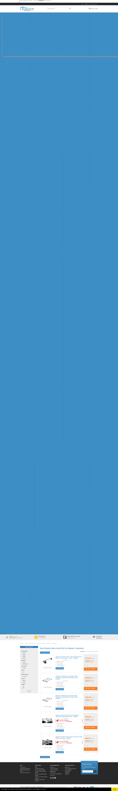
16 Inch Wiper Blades (66, 131)
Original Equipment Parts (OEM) (11, 107)
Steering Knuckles (94, 601)
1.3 (23, 686)
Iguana (34, 126)
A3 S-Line (66, 160)
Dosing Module (94, 555)
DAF (62, 209)
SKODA (63, 368)
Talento (66, 222)
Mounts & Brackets (94, 177)
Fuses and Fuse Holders (67, 611)
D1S (33, 104)
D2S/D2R (63, 118)
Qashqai (66, 302)
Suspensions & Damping (10, 562)
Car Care (6, 444)
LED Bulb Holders (8, 77)
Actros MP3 (66, 267)
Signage (6, 570)
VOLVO (63, 396)
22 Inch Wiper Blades (66, 139)
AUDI (62, 153)
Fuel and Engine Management (11, 554)
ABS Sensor (93, 544)
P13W (62, 77)
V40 (65, 402)
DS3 (65, 202)
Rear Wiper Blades (94, 124)
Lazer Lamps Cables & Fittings (97, 186)
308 (65, 311)
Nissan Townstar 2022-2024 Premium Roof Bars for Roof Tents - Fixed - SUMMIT (69, 657)
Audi (91, 160)
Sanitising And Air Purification (11, 453)
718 (64, 317)
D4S (33, 112)
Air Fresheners (7, 445)
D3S (33, 109)
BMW (62, 177)
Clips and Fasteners (66, 546)
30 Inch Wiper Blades (66, 147)
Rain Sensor (35, 611)
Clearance (6, 623)
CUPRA (62, 205)
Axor (65, 268)
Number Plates (7, 569)
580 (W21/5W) (93, 32)
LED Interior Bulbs (8, 73)
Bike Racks (6, 468)
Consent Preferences (25, 772)
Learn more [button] (43, 789)
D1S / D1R (35, 71)
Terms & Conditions (24, 786)
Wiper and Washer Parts (9, 565)
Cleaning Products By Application (12, 446)
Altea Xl (66, 355)
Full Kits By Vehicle (37, 464)
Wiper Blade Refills (94, 133)
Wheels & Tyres (65, 451)
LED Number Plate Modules (96, 157)
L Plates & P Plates (8, 482)
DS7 (65, 217)
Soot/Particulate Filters (95, 566)
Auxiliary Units (7, 158)
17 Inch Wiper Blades (66, 133)
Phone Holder (93, 490)
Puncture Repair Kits (95, 451)
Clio (65, 330)
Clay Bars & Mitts (65, 448)
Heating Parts (36, 593)
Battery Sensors (36, 557)
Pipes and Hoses (65, 572)
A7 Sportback (67, 169)
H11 (33, 24)
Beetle (65, 411)
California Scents (37, 445)
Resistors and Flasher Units (10, 78)
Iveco (62, 240)
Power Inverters (65, 482)
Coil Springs (93, 597)
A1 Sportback (67, 157)
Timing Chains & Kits (37, 548)
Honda (37, 489)
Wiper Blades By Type (9, 124)
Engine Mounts (64, 562)
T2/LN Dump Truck (68, 287)
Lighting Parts (7, 572)
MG (36, 506)
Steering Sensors (65, 601)
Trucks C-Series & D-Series (70, 340)
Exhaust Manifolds (94, 557)
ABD (33, 127)
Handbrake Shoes (94, 551)
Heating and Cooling (9, 557)
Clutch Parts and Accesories (11, 588)
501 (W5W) (92, 25)
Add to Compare (48, 667)
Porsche (63, 316)
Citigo (65, 369)
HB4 (33, 28)
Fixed (24, 668)
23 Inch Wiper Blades (66, 141)
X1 (64, 186)
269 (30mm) (36, 89)
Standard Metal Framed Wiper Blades (99, 123)
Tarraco (66, 364)
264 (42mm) (36, 88)
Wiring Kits (92, 183)
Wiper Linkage (36, 612)
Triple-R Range (93, 180)
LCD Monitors (93, 472)
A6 (64, 167)
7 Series (66, 183)
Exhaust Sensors (94, 559)
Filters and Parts (7, 593)
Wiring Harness (36, 566)
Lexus (36, 501)
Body (5, 546)
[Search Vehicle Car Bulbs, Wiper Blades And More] (70, 8)
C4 (64, 199)
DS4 (65, 215)
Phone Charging (94, 489)
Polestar (37, 513)
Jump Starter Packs (8, 540)
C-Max (65, 226)
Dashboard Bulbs (8, 32)
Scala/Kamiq (67, 380)
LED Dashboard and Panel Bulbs (11, 74)
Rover (36, 517)
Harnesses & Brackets (9, 162)
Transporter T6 (67, 437)
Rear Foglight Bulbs (8, 22)
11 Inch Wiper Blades (66, 124)
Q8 (65, 175)
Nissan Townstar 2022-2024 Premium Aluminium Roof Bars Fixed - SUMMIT (67, 715)
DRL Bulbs (6, 21)
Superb (66, 381)
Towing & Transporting (9, 479)
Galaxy (65, 232)
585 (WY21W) (64, 35)
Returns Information (25, 770)
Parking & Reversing (8, 472)
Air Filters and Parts (94, 569)
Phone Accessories (8, 480)
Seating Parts (93, 589)
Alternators (35, 555)
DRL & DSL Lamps (94, 167)
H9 (33, 22)
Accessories (64, 459)
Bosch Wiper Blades (37, 122)
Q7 (64, 173)
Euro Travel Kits (93, 467)
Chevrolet (37, 474)
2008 (65, 306)
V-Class (66, 289)
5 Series (66, 181)
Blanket (92, 479)
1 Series (66, 179)
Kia (36, 498)
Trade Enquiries (53, 768)
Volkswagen (35, 153)
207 (65, 308)
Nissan (63, 300)
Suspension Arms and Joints (97, 604)
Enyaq (65, 370)
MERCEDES (63, 263)
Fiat (62, 220)
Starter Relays (36, 563)
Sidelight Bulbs (7, 18)
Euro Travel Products (95, 468)
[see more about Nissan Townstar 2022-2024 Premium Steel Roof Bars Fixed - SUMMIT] (47, 740)
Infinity (36, 491)
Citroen (37, 476)
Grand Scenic (67, 332)
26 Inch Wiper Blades (66, 145)
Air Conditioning (36, 586)
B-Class (66, 270)
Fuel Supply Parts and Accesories (98, 580)
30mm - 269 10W (8, 49)
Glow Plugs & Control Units (67, 588)
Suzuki (36, 525)
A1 (64, 154)
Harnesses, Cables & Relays (97, 103)
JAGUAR (63, 244)
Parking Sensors (94, 474)
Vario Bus (66, 290)
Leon (65, 361)
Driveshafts (6, 591)
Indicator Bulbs (7, 20)
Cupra (36, 478)
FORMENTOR (67, 206)
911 (64, 319)
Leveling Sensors (94, 599)
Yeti (65, 383)
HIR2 (33, 29)
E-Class (66, 277)
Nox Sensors (93, 582)
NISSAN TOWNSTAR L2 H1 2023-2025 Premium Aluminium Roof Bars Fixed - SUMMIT (67, 677)
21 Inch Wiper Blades (66, 138)
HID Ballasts (93, 104)
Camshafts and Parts (66, 555)
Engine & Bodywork (66, 460)
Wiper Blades (7, 120)
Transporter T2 (67, 434)
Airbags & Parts (94, 586)
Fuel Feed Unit (93, 576)
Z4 (64, 191)
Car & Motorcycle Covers (10, 451)
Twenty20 (35, 123)
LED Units (6, 75)
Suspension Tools (94, 606)
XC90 (65, 406)
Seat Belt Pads (93, 486)
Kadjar (65, 334)
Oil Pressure (64, 569)
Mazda (37, 504)
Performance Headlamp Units (11, 153)
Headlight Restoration (9, 452)
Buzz (65, 413)
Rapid (65, 377)
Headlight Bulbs (7, 14)
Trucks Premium (68, 343)
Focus (65, 229)
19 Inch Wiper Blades (66, 135)
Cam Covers (64, 554)
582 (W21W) (64, 33)
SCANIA (63, 349)
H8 (33, 21)
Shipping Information (25, 768)
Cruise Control (36, 558)
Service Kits (6, 599)
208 (65, 309)
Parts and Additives (95, 563)
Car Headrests (7, 475)
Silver (24, 682)
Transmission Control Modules (11, 601)
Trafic (65, 339)
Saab (36, 519)
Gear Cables (7, 595)
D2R (33, 105)
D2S (33, 107)
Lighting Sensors (94, 613)
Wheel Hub (92, 607)
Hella (34, 128)
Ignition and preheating (9, 558)
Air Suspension (93, 595)
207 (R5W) (92, 22)
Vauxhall (63, 389)
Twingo (66, 345)
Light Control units (94, 611)
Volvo (36, 531)
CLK (65, 274)
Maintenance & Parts (9, 543)
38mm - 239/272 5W (8, 51)
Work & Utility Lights (94, 171)
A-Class (66, 266)
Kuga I (65, 233)
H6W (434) (92, 26)
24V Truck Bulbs (7, 37)
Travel (5, 463)
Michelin (34, 124)
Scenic (65, 338)
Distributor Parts (65, 586)
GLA (65, 281)
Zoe (65, 346)
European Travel (8, 471)
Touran (66, 433)
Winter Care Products (9, 455)
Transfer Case (7, 600)
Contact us (23, 767)
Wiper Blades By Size (9, 123)
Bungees (63, 489)
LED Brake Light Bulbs (9, 66)
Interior (5, 559)
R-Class (66, 283)
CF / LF (65, 210)
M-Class (66, 282)
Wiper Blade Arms (94, 128)
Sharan (66, 429)
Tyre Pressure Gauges (95, 452)
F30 (65, 184)
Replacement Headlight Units (11, 154)
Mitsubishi (37, 509)
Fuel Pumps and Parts (95, 578)
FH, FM (65, 399)
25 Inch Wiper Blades (66, 143)
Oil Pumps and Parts (66, 570)
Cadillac (37, 472)
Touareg (66, 432)
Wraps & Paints (7, 456)
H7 (33, 20)
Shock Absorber (94, 600)
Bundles (63, 457)
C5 (64, 200)
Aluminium (25, 664)
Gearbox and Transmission (10, 555)
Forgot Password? (93, 4)
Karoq (65, 373)
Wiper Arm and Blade (95, 130)
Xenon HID (6, 101)
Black (24, 680)
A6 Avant (66, 168)
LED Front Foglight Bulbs (9, 59)
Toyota (37, 527)
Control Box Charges (66, 557)
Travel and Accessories (9, 631)
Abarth (37, 466)
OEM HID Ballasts (94, 111)
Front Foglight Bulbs (8, 16)
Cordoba (66, 358)
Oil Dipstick (64, 567)
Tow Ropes (64, 490)
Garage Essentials (8, 566)
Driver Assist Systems (38, 559)
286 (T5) (6, 97)
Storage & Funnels (65, 618)
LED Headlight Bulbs (8, 58)
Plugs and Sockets (37, 561)
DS (62, 214)
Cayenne (66, 320)
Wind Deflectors (7, 467)
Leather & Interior (65, 455)
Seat (62, 354)
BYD (36, 471)
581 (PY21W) (64, 32)
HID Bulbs (92, 107)
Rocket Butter (93, 446)
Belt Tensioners (36, 544)
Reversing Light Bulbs (9, 28)
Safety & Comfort (8, 478)
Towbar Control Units (9, 610)
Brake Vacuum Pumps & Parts (97, 548)
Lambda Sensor (94, 562)
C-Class (66, 271)
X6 (64, 190)
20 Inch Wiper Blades (66, 137)
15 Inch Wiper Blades (66, 130)
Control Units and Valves (39, 588)
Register (86, 4)
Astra (65, 391)
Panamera (66, 323)
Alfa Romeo (38, 467)
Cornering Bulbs (8, 17)
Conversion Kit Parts (8, 105)
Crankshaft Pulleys (65, 559)
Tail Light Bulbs (7, 25)
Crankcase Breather (66, 558)
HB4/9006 (63, 115)
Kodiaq (66, 374)
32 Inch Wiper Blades (66, 149)
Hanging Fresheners (37, 446)
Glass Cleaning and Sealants (68, 452)
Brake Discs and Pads (95, 546)
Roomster (66, 379)
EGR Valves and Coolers (67, 561)
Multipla (66, 221)
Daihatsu (37, 482)
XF (64, 211)
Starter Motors (36, 562)
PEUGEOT (63, 305)
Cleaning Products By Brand (10, 448)
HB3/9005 (63, 114)
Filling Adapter (7, 592)
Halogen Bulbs (7, 13)
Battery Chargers (65, 479)
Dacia (36, 479)
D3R (33, 108)
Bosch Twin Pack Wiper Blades (97, 126)
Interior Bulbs (7, 30)
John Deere (64, 249)
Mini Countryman (68, 297)
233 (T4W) (92, 24)
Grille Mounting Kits (94, 175)
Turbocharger (64, 577)
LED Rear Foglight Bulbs (9, 65)
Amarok (66, 410)
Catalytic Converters (95, 554)
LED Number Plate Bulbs (9, 69)
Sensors (63, 573)
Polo (65, 426)
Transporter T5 (67, 436)
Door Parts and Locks (95, 588)
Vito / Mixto (66, 292)
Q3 (64, 172)
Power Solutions (7, 474)
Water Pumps (64, 578)
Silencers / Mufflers (94, 565)
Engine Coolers (36, 589)
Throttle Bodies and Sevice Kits (68, 576)
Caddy (65, 414)
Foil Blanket (93, 482)
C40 (65, 398)
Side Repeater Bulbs (8, 29)
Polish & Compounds (66, 446)
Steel (24, 662)
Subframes (93, 603)
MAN (62, 256)
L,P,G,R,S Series (67, 351)
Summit (25, 676)
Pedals (63, 547)
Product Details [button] (59, 668)
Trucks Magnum (68, 342)
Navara (66, 301)
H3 (33, 17)
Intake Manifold (65, 566)
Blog (36, 767)
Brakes (5, 547)
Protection (63, 615)
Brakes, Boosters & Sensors (96, 550)
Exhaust (5, 551)
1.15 (23, 688)
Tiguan (65, 430)
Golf (65, 419)
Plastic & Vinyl (64, 456)
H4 (33, 18)
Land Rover (64, 255)
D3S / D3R (35, 74)
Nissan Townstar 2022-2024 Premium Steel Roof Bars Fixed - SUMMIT (69, 737)
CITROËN (63, 194)
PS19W (62, 78)
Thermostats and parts (38, 596)
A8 (64, 171)
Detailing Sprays (65, 453)
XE (64, 245)
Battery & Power (7, 536)
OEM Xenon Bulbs (8, 629)
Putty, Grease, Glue (65, 616)
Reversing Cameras (95, 476)
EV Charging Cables (8, 539)
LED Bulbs (6, 56)
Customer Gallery (39, 768)
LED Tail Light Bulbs (8, 67)
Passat (65, 425)
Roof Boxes (6, 466)
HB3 (33, 26)
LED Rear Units (7, 156)
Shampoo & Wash (65, 445)
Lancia (63, 251)
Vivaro (65, 393)
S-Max (65, 236)
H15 (33, 25)
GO (95, 771)
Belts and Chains (8, 544)
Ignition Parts (64, 591)
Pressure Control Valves (96, 584)
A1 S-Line (66, 156)
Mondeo (66, 234)
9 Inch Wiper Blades (66, 122)
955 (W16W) (35, 41)
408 (65, 312)
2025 (24, 658)
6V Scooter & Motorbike (9, 36)
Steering (6, 561)
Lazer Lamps (7, 160)
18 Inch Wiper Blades (66, 134)
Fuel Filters (92, 570)
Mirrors (5, 567)
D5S (33, 114)
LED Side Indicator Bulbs (9, 71)
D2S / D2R (35, 73)
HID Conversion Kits (8, 104)
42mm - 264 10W (8, 52)
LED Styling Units (36, 99)
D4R (33, 111)
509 (5, 99)
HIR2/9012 (63, 116)
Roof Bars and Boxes (9, 630)
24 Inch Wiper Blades (66, 142)
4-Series (66, 350)
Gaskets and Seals (66, 563)
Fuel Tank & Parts (94, 581)
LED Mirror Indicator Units (10, 157)
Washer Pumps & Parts (38, 615)
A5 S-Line (66, 165)
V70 (65, 404)
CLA (65, 273)
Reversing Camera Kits (95, 475)
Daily (65, 241)
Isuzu (36, 493)
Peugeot (37, 512)
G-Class (66, 278)
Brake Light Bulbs (8, 24)
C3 (64, 198)
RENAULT (63, 327)
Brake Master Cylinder (95, 547)
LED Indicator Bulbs (8, 62)
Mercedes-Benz (39, 505)
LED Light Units (7, 627)
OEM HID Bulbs (7, 103)
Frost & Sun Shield (94, 483)
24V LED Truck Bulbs (8, 80)
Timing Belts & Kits (37, 546)
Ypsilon (66, 252)
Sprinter (66, 286)
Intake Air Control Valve (67, 565)
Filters (5, 552)
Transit (65, 237)
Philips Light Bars (8, 161)
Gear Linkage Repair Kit (9, 596)
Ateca (65, 357)
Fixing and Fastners (66, 610)
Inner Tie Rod (64, 596)
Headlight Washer (37, 610)
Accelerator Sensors (37, 554)
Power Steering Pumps (66, 599)
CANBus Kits (93, 173)
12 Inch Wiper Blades (66, 126)
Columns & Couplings (66, 595)
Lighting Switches (94, 614)
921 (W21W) (92, 44)
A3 (64, 158)
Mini (62, 294)
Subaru (37, 524)
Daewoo (37, 480)
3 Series (66, 180)
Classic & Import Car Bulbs (10, 33)
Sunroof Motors (94, 591)
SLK (65, 285)
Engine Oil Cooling (37, 592)
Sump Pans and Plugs (66, 574)
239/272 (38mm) (37, 86)
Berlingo (66, 195)
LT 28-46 (66, 422)
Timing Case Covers (37, 547)
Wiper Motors (36, 614)
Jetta (65, 421)
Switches (35, 565)
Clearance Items (54, 770)
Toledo (65, 365)
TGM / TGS (66, 259)
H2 (33, 16)
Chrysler (37, 475)
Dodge (37, 483)
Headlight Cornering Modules (97, 109)
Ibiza (65, 360)
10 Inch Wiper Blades (66, 123)
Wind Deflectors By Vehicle (96, 464)
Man (36, 502)
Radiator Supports (65, 548)
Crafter (65, 415)
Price (89, 651)
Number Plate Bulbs (8, 26)
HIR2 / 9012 (35, 59)
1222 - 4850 (67, 264)
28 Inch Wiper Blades (66, 146)
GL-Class (66, 279)
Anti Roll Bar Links (94, 596)
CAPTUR (66, 328)
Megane (66, 336)
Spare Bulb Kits (93, 470)
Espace (66, 331)
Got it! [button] (114, 789)
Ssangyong (38, 523)
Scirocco (66, 427)
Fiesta (65, 228)
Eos (65, 417)
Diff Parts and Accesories (10, 589)
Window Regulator (65, 550)
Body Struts (64, 544)
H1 (61, 14)
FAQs (21, 771)
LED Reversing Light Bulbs (10, 70)
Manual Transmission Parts (10, 597)
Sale (5, 620)
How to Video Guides (40, 770)
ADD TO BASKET (91, 669)
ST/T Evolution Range (95, 179)
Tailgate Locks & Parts (95, 592)
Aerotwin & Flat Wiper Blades (97, 122)
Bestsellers (94, 651)
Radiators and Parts (37, 595)
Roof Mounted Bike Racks (67, 470)
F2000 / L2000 (67, 258)
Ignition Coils (64, 589)
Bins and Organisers (9, 476)
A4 (64, 162)
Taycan (66, 324)
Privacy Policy (33, 786)
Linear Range (93, 176)
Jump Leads (64, 481)
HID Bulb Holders (94, 105)
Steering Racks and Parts (67, 600)
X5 (64, 188)
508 (65, 313)
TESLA (62, 385)
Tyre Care (6, 449)
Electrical (6, 548)
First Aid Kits (93, 481)
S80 (65, 400)
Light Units (6, 152)
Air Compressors (94, 449)
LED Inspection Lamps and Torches (69, 614)
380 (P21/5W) (93, 29)
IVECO (36, 494)
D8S (33, 115)
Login (82, 4)
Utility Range (93, 181)
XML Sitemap (40, 786)
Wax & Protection (65, 449)
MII (64, 362)
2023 (24, 654)
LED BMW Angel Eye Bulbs (39, 97)
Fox (65, 418)
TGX (65, 260)
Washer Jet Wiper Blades (96, 127)
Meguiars (92, 445)
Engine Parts (7, 550)
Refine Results (29, 647)
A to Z (86, 651)
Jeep (36, 497)
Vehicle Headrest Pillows (96, 485)
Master (65, 335)
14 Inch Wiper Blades (66, 128)
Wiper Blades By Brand (9, 122)
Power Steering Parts (66, 597)
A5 (64, 164)
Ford (62, 225)
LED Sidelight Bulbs (8, 60)
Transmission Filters (95, 573)
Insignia (66, 392)
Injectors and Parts (94, 561)
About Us (52, 767)
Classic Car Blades (94, 131)
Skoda (36, 521)
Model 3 (66, 387)
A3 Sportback (67, 161)
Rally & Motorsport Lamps (96, 169)
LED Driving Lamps (94, 168)
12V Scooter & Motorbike (9, 35)
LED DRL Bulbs (7, 63)
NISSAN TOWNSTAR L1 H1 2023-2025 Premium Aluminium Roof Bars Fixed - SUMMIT (67, 697)
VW (62, 408)
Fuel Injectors (93, 577)
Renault (37, 516)
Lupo (65, 423)
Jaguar (37, 495)
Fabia (65, 372)
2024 (24, 656)
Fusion (65, 230)
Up (64, 438)
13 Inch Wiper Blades (66, 127)
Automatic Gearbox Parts (10, 586)
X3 (64, 187)
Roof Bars (6, 464)
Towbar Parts (7, 563)
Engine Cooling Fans (37, 591)
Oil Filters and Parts (94, 572)
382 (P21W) (63, 29)
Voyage (66, 440)
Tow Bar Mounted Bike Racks (68, 471)
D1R (33, 103)
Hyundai (37, 490)
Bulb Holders (93, 610)
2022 (24, 653)
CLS (65, 275)
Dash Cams (7, 470)
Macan (66, 321)
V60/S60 (66, 403)
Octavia (66, 376)
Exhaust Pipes (93, 558)
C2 (64, 196)
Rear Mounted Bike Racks (67, 468)
